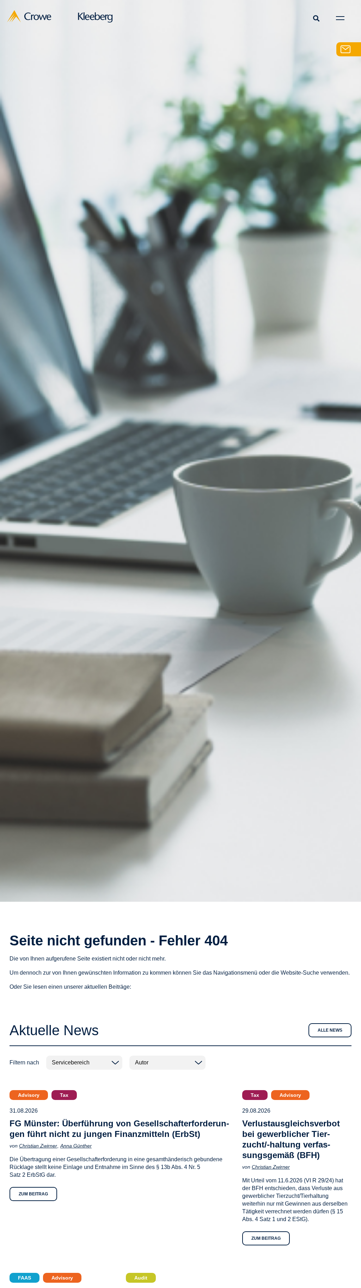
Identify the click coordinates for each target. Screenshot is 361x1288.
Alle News (330, 1030)
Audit (140, 1278)
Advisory (28, 1095)
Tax (64, 1095)
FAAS (24, 1278)
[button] (316, 18)
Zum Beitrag (33, 1194)
